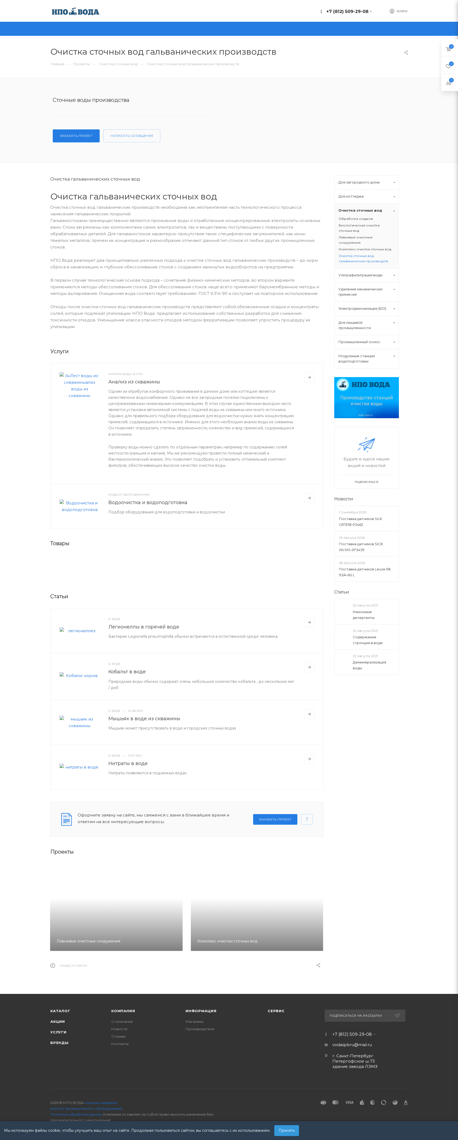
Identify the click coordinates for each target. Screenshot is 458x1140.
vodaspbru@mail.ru (352, 1044)
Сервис (276, 1011)
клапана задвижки (101, 1102)
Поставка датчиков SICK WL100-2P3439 (361, 547)
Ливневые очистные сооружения (356, 239)
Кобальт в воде (127, 672)
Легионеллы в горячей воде (143, 627)
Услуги (58, 1032)
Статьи (341, 592)
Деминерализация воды (369, 665)
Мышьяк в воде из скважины (144, 719)
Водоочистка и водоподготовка (147, 502)
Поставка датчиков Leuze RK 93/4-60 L (365, 572)
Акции (57, 1021)
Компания (123, 1011)
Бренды (59, 1043)
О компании (122, 1021)
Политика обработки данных (76, 1114)
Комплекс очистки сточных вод (365, 249)
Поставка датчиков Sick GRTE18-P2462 (360, 521)
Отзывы (118, 1036)
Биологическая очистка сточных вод (359, 228)
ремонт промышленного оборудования (86, 1108)
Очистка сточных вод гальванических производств (363, 258)
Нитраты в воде (128, 763)
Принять (287, 1130)
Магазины (195, 1021)
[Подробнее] (309, 377)
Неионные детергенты (364, 614)
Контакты (120, 1044)
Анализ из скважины (134, 382)
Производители (200, 1029)
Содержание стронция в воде (368, 640)
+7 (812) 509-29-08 (347, 11)
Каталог (60, 1011)
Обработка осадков (356, 219)
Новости (343, 498)
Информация (201, 1011)
